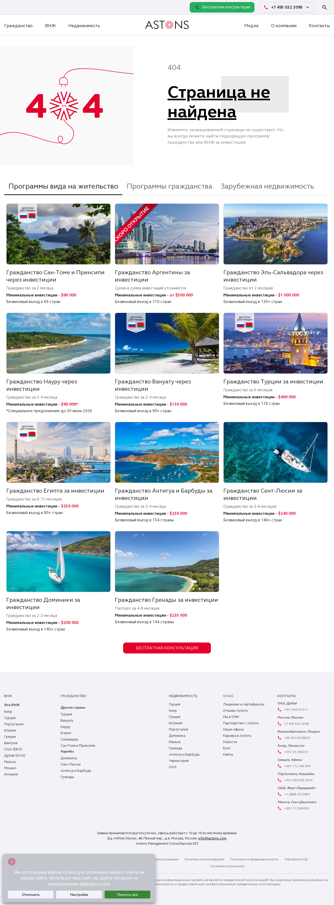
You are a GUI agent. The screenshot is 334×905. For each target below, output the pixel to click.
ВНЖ (50, 25)
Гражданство (18, 25)
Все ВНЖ (11, 705)
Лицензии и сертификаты (243, 704)
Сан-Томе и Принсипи (78, 746)
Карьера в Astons (237, 736)
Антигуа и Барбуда (76, 771)
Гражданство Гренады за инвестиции (166, 599)
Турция (10, 718)
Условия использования (159, 859)
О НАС (228, 696)
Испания (11, 774)
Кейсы (228, 754)
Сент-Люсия (71, 764)
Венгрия (10, 743)
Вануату (67, 721)
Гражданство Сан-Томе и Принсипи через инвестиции (55, 276)
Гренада (67, 777)
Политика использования (204, 859)
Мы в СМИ (231, 717)
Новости (230, 742)
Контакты (319, 25)
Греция (10, 737)
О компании (283, 25)
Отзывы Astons (235, 711)
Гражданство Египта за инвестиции (55, 490)
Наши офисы (233, 729)
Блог (227, 748)
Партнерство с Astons (241, 723)
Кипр (8, 712)
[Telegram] (21, 7)
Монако (10, 768)
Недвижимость (84, 25)
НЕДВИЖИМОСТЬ (183, 696)
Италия (10, 730)
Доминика (69, 758)
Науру (65, 727)
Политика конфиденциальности (254, 859)
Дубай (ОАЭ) (14, 756)
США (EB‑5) (13, 749)
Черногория (179, 761)
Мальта (10, 762)
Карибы (67, 751)
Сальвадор (69, 739)
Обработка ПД (296, 859)
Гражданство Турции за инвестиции (273, 381)
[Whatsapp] (9, 7)
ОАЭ (172, 767)
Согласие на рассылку (227, 866)
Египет (66, 733)
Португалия (13, 724)
